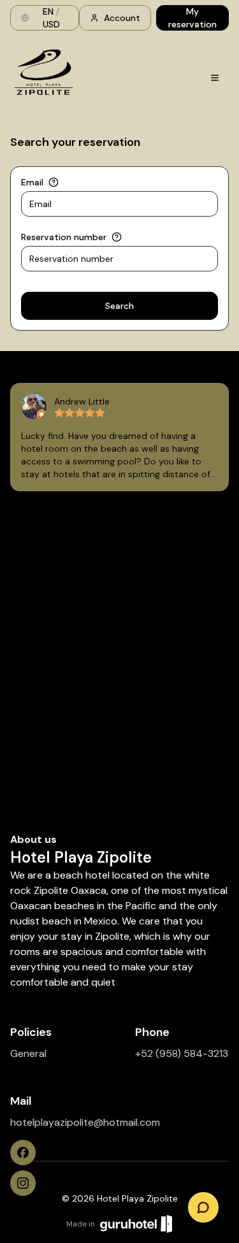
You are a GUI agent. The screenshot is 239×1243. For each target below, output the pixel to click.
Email (32, 182)
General (28, 1053)
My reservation (192, 18)
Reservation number (63, 237)
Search (119, 306)
